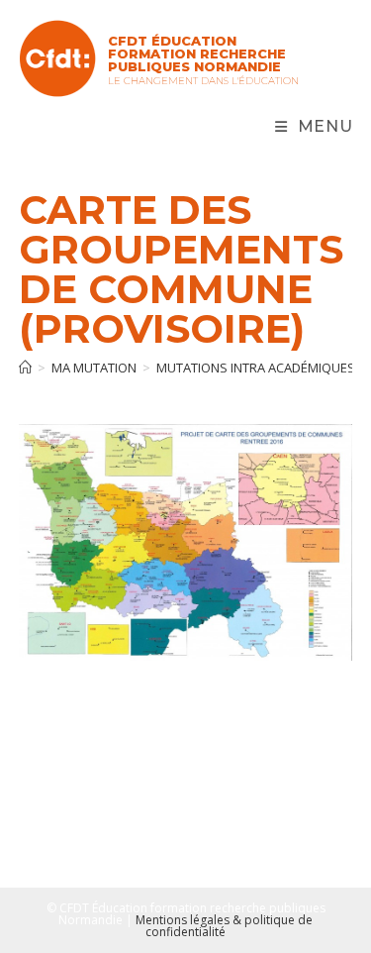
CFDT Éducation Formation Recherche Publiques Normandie (197, 53)
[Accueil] (25, 367)
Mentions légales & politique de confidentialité (224, 925)
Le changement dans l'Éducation (203, 80)
